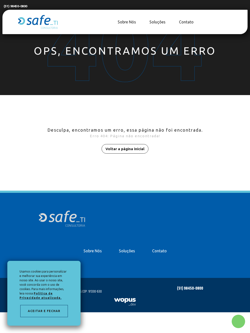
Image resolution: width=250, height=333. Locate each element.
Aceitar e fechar (44, 311)
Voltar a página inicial (125, 149)
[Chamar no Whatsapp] (238, 321)
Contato (159, 251)
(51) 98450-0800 (15, 6)
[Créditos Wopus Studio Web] (125, 301)
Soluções (127, 251)
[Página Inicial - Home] (37, 22)
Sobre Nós (92, 251)
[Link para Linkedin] (241, 22)
